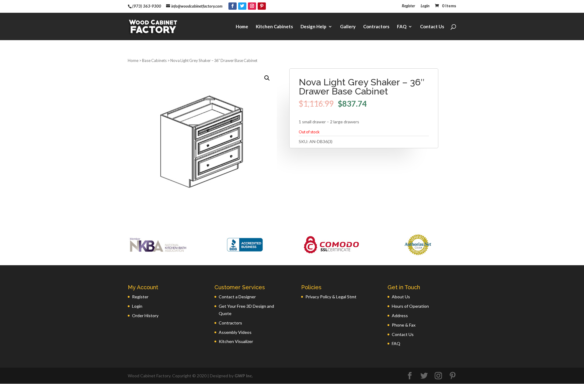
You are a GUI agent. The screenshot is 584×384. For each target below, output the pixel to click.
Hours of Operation (410, 306)
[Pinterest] (262, 6)
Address (400, 315)
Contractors (376, 26)
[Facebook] (232, 6)
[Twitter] (242, 6)
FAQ (401, 26)
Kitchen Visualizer (236, 341)
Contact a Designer (237, 296)
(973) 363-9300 (146, 6)
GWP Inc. (244, 375)
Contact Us (432, 26)
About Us (401, 296)
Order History (145, 315)
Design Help (313, 26)
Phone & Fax (403, 324)
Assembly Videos (235, 332)
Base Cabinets (154, 60)
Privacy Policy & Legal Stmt (330, 296)
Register (408, 6)
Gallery (348, 26)
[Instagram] (252, 6)
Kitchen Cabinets (274, 26)
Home (242, 26)
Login (425, 6)
